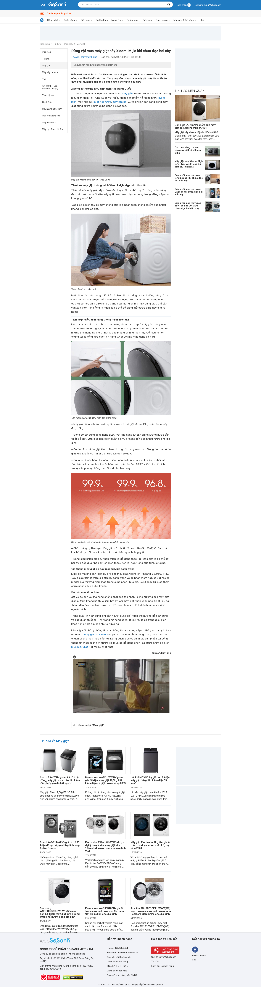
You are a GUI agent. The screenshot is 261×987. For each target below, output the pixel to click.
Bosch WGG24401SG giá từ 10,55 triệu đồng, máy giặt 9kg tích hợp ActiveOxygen (60, 845)
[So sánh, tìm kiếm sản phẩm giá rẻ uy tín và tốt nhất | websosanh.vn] (53, 5)
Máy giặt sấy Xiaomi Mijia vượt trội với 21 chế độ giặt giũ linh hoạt (189, 164)
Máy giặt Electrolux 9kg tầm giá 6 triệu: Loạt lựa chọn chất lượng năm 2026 (149, 845)
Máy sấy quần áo (50, 72)
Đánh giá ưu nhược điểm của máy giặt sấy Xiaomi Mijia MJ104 (195, 126)
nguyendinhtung (161, 652)
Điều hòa (46, 52)
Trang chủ (45, 44)
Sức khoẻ (147, 20)
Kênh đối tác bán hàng (162, 966)
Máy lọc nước (49, 122)
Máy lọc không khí (51, 115)
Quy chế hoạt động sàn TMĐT (122, 975)
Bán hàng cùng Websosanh (207, 5)
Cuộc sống (69, 20)
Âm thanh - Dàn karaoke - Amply (50, 87)
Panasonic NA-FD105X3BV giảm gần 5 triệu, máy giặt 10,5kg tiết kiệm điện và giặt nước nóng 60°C (105, 780)
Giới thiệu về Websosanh (163, 957)
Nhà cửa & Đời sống (184, 20)
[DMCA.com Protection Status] (73, 977)
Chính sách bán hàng (117, 961)
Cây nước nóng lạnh (52, 109)
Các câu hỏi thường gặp (119, 957)
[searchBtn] (169, 4)
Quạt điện (47, 102)
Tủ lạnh (46, 59)
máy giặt (127, 93)
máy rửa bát (120, 101)
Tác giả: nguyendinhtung (84, 57)
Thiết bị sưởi (48, 95)
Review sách (133, 20)
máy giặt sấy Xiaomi (96, 634)
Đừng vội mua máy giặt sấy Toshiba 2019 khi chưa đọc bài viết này (188, 205)
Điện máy (85, 20)
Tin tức (57, 44)
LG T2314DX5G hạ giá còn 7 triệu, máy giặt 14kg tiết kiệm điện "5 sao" (150, 780)
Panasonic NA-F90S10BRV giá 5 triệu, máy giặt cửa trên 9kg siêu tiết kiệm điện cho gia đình (104, 911)
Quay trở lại (91, 725)
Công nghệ (52, 20)
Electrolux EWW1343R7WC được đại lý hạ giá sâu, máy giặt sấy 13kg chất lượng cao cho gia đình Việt (105, 846)
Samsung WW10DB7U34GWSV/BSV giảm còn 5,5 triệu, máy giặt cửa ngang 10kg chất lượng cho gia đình (60, 912)
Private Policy (199, 955)
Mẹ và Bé (116, 20)
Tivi (44, 79)
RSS (194, 960)
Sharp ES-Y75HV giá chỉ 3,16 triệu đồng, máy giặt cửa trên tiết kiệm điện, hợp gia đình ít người (60, 780)
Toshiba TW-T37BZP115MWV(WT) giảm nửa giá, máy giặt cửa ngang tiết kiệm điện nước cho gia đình (150, 911)
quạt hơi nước (102, 101)
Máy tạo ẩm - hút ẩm (52, 129)
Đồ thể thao (102, 20)
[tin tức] (42, 20)
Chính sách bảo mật (117, 970)
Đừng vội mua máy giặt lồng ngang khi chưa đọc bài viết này (189, 178)
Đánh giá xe (162, 20)
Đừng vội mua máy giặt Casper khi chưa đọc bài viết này (189, 192)
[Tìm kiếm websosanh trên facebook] (195, 950)
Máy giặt (81, 44)
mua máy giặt (79, 646)
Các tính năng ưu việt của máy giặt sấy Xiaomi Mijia (188, 150)
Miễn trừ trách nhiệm (117, 966)
